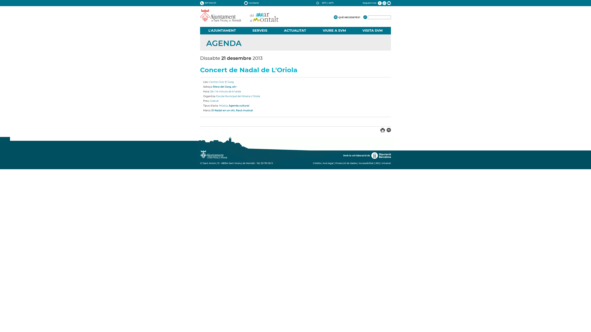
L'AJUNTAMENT (222, 30)
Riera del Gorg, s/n (224, 86)
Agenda (223, 43)
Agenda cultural (239, 105)
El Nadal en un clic (223, 110)
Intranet (386, 163)
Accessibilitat (366, 163)
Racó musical (244, 110)
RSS (378, 163)
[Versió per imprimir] (382, 131)
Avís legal (328, 163)
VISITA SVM (372, 30)
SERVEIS (259, 30)
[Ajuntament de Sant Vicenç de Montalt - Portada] (239, 21)
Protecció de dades (346, 163)
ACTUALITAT (295, 30)
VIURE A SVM (334, 30)
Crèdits (317, 163)
